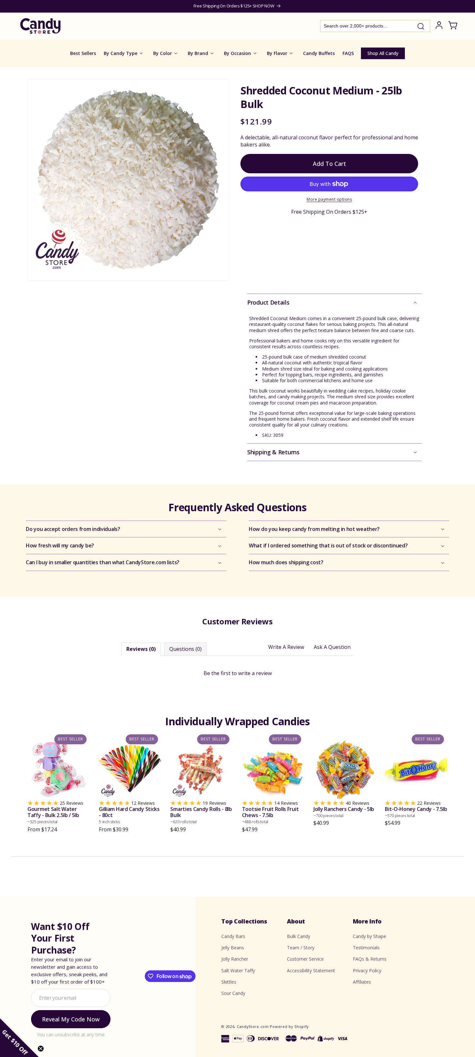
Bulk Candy (298, 936)
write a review (255, 673)
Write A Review (286, 647)
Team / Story (300, 948)
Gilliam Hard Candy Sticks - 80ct (129, 815)
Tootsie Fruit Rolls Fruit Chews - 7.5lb (270, 815)
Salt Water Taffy (238, 970)
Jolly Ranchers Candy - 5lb (343, 812)
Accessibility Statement (311, 970)
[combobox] (375, 26)
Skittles (228, 982)
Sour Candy (233, 993)
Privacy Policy (367, 970)
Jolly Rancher (234, 959)
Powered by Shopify (289, 1026)
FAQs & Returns (369, 959)
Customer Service (305, 959)
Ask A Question (332, 647)
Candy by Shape (369, 936)
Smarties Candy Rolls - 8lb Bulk (201, 815)
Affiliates (362, 982)
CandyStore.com (253, 1026)
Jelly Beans (232, 948)
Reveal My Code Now (71, 1019)
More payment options (329, 199)
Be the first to (238, 673)
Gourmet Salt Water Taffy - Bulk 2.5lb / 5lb (53, 815)
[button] (334, 302)
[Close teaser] (40, 1048)
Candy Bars (233, 936)
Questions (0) (185, 649)
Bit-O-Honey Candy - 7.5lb (416, 812)
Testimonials (366, 948)
